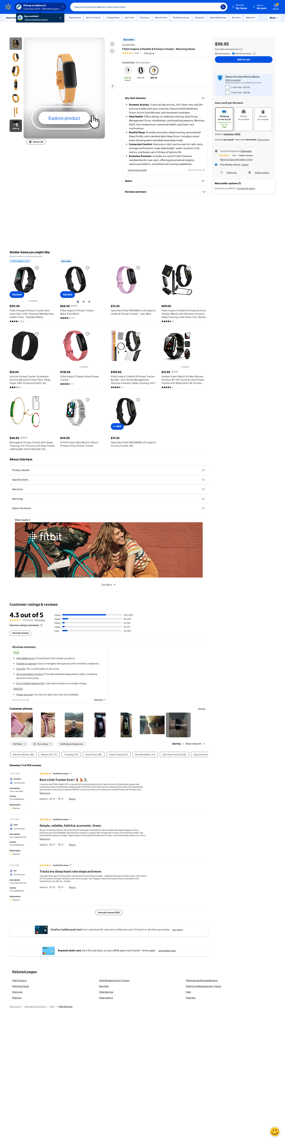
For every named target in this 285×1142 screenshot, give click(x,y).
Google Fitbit (128, 44)
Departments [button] (12, 17)
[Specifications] (203, 479)
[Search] (223, 7)
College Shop (112, 17)
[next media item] (112, 86)
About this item (21, 459)
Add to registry (262, 172)
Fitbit (188, 992)
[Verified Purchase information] (70, 773)
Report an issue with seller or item (236, 159)
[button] (240, 7)
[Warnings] (203, 498)
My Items (236, 17)
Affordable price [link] (25, 658)
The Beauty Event (181, 17)
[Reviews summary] (141, 53)
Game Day (200, 17)
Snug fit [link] (20, 668)
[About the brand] (203, 508)
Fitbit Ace (16, 997)
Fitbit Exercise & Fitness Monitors (202, 980)
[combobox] (148, 7)
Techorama (246, 151)
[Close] (61, 17)
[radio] (128, 74)
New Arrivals (161, 17)
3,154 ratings (149, 53)
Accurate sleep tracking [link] (29, 674)
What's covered (232, 80)
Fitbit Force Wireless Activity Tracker (203, 986)
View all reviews (20, 633)
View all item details (137, 170)
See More (107, 584)
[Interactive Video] (16, 43)
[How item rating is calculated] (41, 625)
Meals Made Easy (218, 17)
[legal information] (241, 49)
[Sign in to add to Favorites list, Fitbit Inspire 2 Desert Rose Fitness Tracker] (87, 333)
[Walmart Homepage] (8, 7)
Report (72, 799)
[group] (138, 53)
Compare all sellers (245, 188)
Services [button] (33, 17)
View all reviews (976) (109, 912)
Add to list (232, 172)
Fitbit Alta (190, 997)
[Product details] (203, 470)
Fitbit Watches (106, 992)
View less (98, 699)
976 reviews (40, 620)
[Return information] (254, 53)
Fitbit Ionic (17, 992)
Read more (45, 793)
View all (201, 708)
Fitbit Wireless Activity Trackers (114, 980)
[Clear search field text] (216, 7)
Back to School (93, 17)
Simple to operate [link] (26, 663)
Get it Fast (129, 17)
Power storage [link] (24, 694)
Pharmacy (145, 17)
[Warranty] (203, 489)
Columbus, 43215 (231, 134)
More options (263, 140)
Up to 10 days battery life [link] (30, 683)
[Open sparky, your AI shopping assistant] (275, 1132)
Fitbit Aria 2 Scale (20, 986)
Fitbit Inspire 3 (106, 997)
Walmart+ (251, 17)
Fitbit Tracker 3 (19, 980)
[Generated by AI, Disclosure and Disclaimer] (203, 170)
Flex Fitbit (104, 986)
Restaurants (75, 17)
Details (245, 164)
